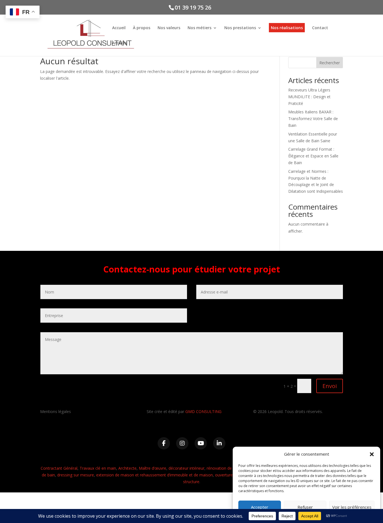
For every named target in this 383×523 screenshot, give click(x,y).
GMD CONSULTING (203, 411)
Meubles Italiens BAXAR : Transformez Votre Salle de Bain (313, 118)
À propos (141, 28)
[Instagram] (182, 443)
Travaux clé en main (98, 468)
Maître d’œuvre (152, 468)
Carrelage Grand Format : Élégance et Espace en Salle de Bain (313, 155)
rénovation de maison (226, 468)
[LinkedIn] (219, 443)
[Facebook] (164, 443)
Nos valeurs (169, 28)
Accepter (259, 507)
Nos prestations (240, 28)
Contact (320, 28)
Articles (119, 43)
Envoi (329, 386)
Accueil (119, 28)
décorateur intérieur (186, 468)
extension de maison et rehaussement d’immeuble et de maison (154, 475)
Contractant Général (59, 468)
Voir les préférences (352, 507)
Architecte (127, 468)
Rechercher (329, 62)
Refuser (305, 507)
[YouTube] (201, 443)
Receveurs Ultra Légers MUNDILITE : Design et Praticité (309, 96)
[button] (372, 454)
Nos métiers (199, 28)
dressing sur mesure (75, 475)
